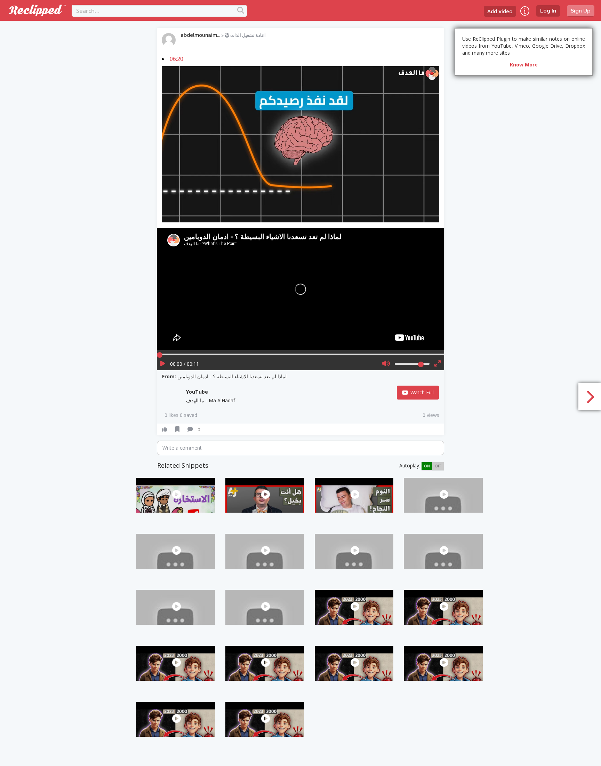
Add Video (500, 11)
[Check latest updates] (524, 11)
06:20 (176, 59)
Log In (548, 11)
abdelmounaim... (200, 35)
